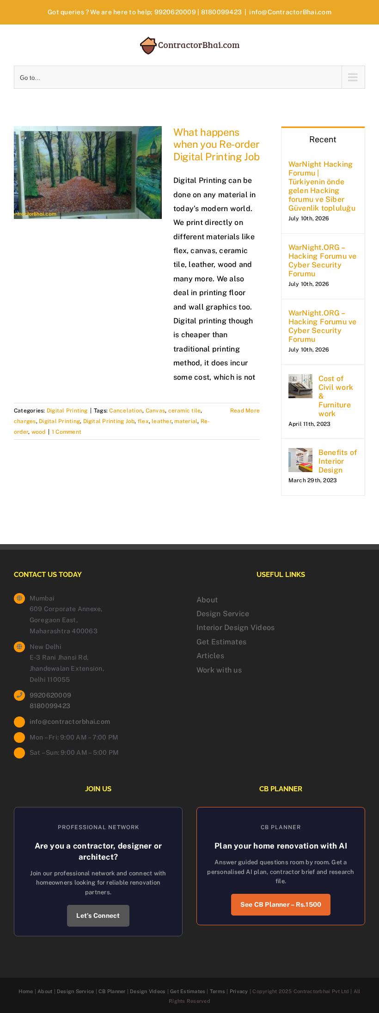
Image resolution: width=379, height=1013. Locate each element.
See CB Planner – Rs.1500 (281, 904)
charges (25, 421)
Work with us (219, 670)
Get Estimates (221, 641)
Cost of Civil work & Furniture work (335, 396)
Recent (322, 139)
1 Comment (66, 432)
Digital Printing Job (109, 421)
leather (161, 421)
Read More (245, 410)
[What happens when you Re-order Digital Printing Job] (88, 172)
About (207, 599)
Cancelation (125, 410)
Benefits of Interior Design (337, 461)
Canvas (155, 410)
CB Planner (111, 991)
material (185, 421)
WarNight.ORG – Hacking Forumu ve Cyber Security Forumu (322, 260)
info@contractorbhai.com (70, 721)
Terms (217, 991)
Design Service (222, 613)
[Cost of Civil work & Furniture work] (300, 380)
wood (38, 432)
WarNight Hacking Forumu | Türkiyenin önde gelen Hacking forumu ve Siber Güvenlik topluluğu (321, 186)
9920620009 (175, 12)
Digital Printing (67, 410)
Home (25, 991)
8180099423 (221, 12)
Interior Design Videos (235, 627)
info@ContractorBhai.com (290, 12)
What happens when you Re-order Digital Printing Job (216, 144)
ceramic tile (184, 410)
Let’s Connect (98, 915)
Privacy (239, 991)
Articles (210, 655)
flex (143, 421)
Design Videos (147, 991)
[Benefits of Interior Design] (300, 454)
